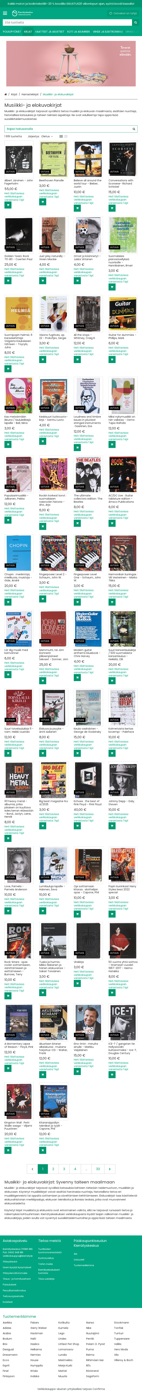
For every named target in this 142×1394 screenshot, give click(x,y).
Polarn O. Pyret (95, 1344)
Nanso (90, 1322)
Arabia (7, 1333)
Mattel (62, 1371)
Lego (61, 1333)
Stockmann (121, 1322)
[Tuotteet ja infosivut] (6, 13)
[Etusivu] (22, 13)
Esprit (6, 1365)
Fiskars (35, 1322)
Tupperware (122, 1339)
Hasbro (35, 1344)
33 (98, 1169)
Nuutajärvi (92, 1333)
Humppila (37, 1365)
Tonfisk (118, 1328)
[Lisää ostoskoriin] (7, 205)
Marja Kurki (65, 1365)
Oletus (45, 136)
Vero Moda (121, 1349)
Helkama (36, 1349)
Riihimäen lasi (95, 1360)
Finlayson (9, 1376)
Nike (88, 1328)
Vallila (117, 1344)
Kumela (63, 1328)
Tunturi (118, 1333)
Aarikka (7, 1322)
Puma (90, 1349)
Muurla (62, 1376)
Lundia (62, 1355)
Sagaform (92, 1376)
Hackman (37, 1333)
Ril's (88, 1365)
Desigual (8, 1349)
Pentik (90, 1339)
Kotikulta (64, 1322)
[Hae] (135, 22)
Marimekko (65, 1360)
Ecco (6, 1360)
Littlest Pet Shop (68, 1344)
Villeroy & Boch (123, 1360)
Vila (116, 1355)
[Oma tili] (103, 13)
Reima (90, 1355)
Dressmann (10, 1355)
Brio (5, 1344)
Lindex (62, 1339)
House (34, 1360)
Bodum (7, 1339)
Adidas (7, 1328)
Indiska (35, 1376)
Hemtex (36, 1355)
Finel (6, 1371)
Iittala (34, 1371)
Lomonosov (65, 1349)
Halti (33, 1339)
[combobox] (71, 22)
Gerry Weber (39, 1328)
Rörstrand (92, 1371)
